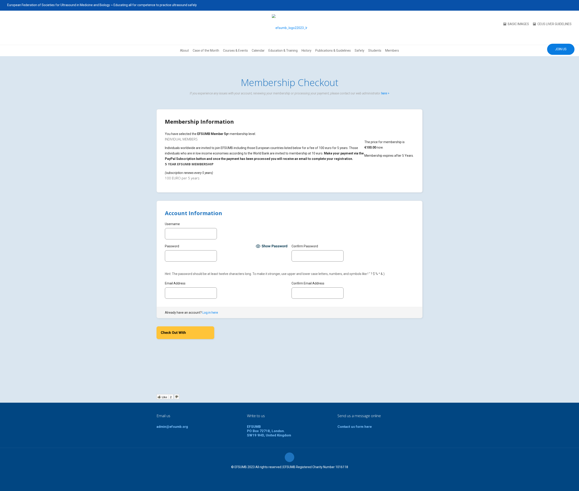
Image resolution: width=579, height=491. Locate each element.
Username (172, 224)
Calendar (258, 50)
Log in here (210, 312)
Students (374, 50)
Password (172, 246)
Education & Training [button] (283, 50)
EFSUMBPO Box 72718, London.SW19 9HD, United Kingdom (269, 431)
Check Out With (179, 333)
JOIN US (561, 49)
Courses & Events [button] (235, 50)
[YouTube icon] (558, 5)
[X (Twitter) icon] (552, 5)
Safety (359, 50)
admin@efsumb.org (172, 427)
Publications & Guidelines (333, 50)
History (306, 50)
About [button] (184, 50)
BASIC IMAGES (518, 24)
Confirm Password (305, 246)
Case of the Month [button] (206, 50)
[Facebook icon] (546, 5)
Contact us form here (354, 427)
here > (385, 93)
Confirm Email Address (308, 283)
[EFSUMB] (289, 28)
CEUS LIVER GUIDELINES (554, 24)
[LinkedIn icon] (563, 5)
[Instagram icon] (569, 5)
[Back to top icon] (289, 457)
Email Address (175, 283)
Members (392, 50)
